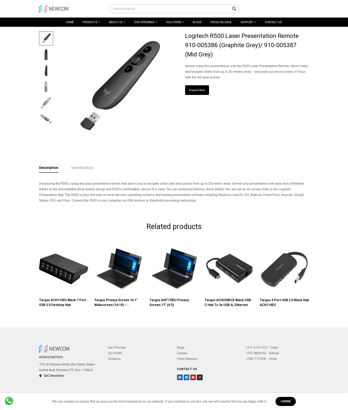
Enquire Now (197, 90)
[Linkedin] (186, 377)
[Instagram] (200, 377)
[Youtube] (193, 377)
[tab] (48, 167)
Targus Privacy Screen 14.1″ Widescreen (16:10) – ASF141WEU (116, 305)
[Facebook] (180, 377)
